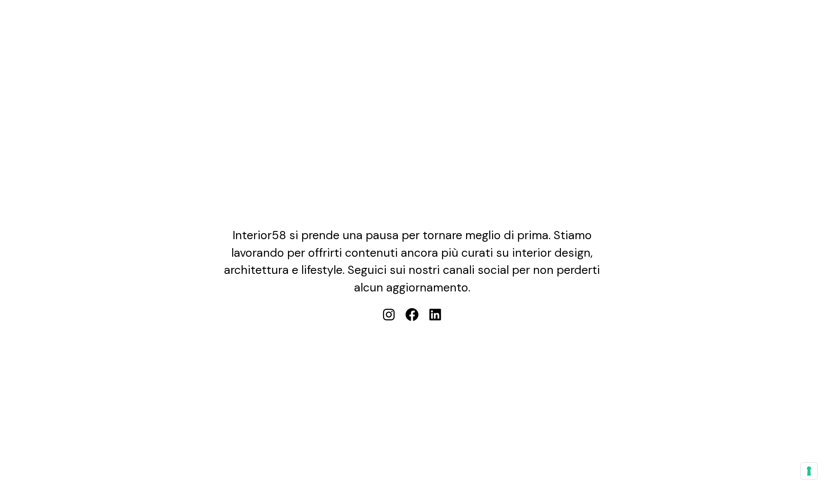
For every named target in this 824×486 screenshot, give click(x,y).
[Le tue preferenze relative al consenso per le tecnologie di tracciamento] (809, 471)
